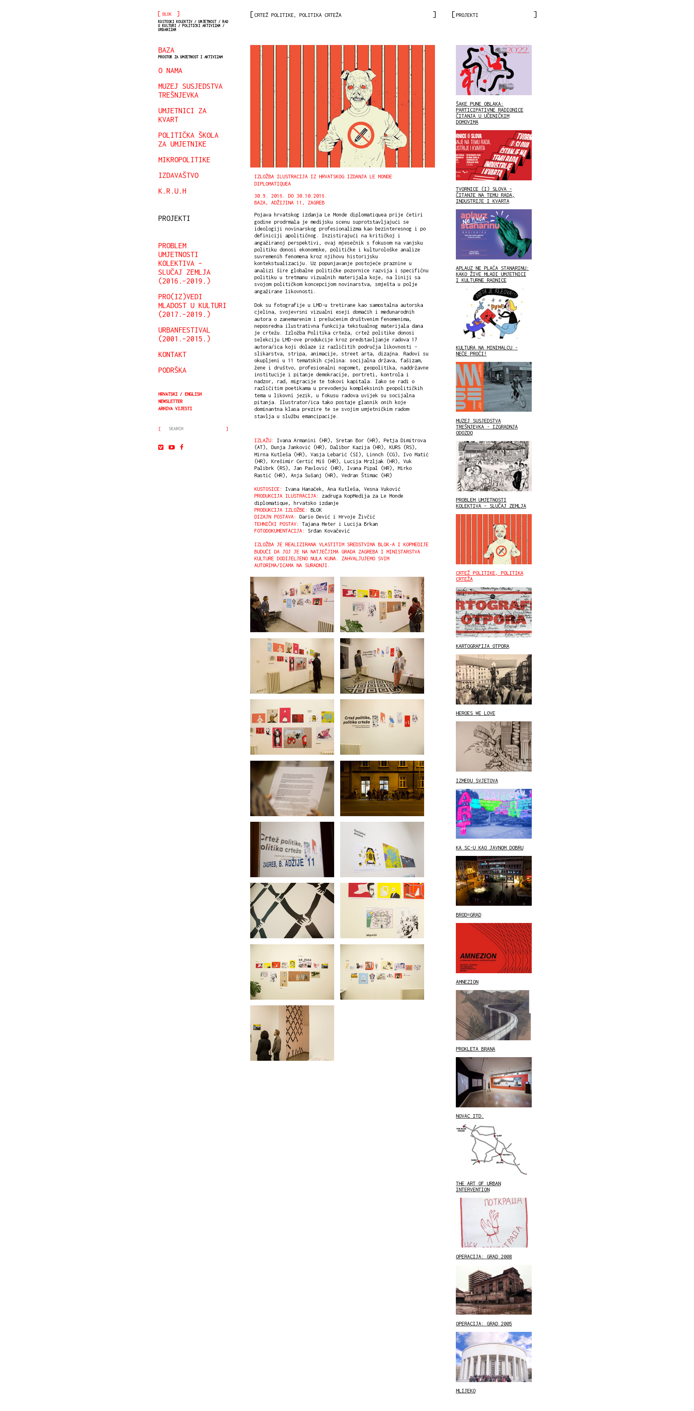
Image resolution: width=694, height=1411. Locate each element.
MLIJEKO (466, 1391)
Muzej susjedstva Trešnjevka (190, 90)
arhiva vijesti (175, 408)
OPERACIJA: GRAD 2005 (484, 1324)
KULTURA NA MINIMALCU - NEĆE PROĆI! (487, 350)
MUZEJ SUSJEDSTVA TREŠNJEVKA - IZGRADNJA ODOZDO (487, 427)
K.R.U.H (172, 190)
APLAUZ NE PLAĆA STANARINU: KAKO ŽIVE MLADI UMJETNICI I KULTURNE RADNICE (492, 274)
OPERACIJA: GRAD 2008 (484, 1257)
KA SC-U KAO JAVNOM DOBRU (489, 848)
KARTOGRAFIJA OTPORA (482, 646)
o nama (170, 70)
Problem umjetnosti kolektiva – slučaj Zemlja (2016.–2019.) (184, 263)
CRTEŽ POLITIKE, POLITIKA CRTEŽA (489, 576)
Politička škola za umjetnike (188, 139)
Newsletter (170, 401)
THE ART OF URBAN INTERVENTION (478, 1186)
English (193, 393)
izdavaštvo (178, 175)
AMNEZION (467, 982)
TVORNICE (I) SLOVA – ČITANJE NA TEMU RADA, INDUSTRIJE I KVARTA (485, 195)
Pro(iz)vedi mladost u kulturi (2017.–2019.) (192, 305)
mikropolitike (184, 159)
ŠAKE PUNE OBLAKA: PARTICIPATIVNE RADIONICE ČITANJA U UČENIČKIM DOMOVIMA (489, 113)
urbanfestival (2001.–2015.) (184, 334)
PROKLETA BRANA (475, 1049)
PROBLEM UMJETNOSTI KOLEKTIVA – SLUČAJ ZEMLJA (491, 503)
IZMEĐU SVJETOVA (477, 780)
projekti (174, 218)
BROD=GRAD (468, 915)
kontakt (172, 354)
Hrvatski (168, 393)
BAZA (190, 52)
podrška (172, 370)
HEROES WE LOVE (475, 713)
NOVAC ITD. (470, 1116)
